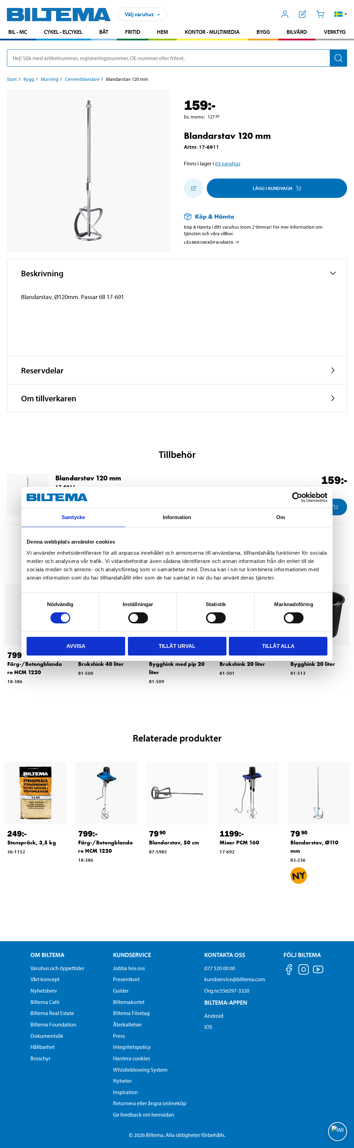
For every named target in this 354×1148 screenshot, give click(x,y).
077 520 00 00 (219, 968)
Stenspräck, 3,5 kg (31, 842)
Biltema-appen (225, 1002)
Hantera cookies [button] (131, 1058)
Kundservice (132, 955)
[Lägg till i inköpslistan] (193, 188)
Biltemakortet (129, 1001)
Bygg (263, 31)
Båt (103, 31)
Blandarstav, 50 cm (174, 842)
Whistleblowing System (140, 1069)
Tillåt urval (177, 646)
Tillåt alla (278, 646)
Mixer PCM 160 (239, 842)
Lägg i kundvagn (272, 188)
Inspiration (125, 1092)
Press (119, 1035)
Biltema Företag (131, 1013)
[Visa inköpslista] (302, 14)
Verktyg (335, 31)
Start (12, 79)
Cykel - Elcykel (63, 31)
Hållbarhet (42, 1046)
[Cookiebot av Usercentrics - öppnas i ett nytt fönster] (297, 497)
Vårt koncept (44, 979)
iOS (208, 1026)
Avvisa (75, 646)
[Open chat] (337, 1131)
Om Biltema (47, 955)
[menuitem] (18, 32)
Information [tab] (177, 517)
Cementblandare (82, 79)
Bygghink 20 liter (312, 664)
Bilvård (297, 31)
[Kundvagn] (320, 14)
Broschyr (40, 1058)
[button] (341, 14)
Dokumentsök (46, 1035)
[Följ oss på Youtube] (318, 973)
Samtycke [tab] (73, 517)
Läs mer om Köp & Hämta (208, 242)
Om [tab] (280, 517)
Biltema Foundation (53, 1024)
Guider (121, 990)
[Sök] (338, 58)
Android (213, 1015)
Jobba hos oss (129, 968)
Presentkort (126, 979)
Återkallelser (127, 1024)
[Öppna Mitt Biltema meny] (285, 14)
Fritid (132, 31)
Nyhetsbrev (43, 990)
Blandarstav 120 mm (88, 477)
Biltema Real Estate (52, 1013)
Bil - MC (17, 31)
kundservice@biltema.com (234, 979)
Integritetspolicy (132, 1046)
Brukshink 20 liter (242, 664)
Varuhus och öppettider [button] (57, 968)
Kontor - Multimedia (212, 31)
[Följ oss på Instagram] (303, 970)
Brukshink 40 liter (101, 664)
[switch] (138, 617)
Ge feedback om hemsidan (143, 1114)
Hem (162, 31)
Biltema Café (44, 1001)
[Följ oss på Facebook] (289, 970)
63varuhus (227, 163)
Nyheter (122, 1080)
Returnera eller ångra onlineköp (149, 1103)
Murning (49, 79)
